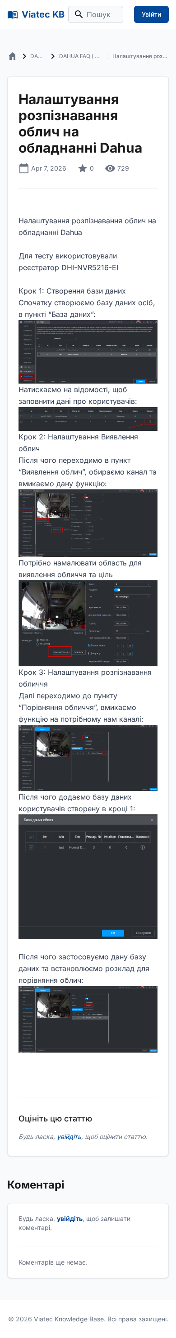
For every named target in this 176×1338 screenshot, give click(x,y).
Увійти (151, 14)
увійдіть (69, 1136)
